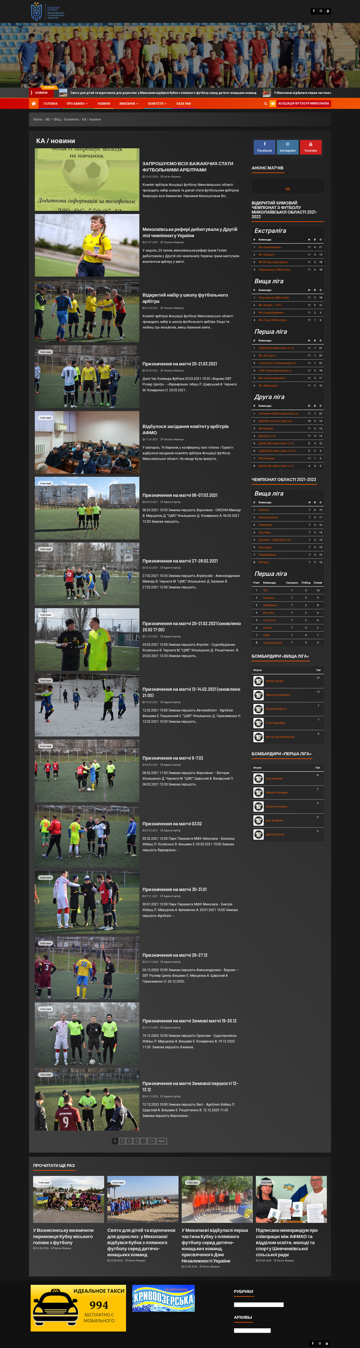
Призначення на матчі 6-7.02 (172, 757)
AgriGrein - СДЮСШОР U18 (275, 539)
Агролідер (265, 547)
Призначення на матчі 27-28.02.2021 (180, 560)
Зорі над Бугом (272, 642)
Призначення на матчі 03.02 (172, 823)
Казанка (264, 509)
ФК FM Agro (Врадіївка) (273, 262)
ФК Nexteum (266, 428)
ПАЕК (266, 635)
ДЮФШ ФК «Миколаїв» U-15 (276, 465)
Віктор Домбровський (280, 736)
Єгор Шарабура (275, 722)
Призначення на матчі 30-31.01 (174, 889)
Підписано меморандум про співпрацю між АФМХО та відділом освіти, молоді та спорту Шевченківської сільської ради (287, 1242)
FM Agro (264, 562)
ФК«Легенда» (267, 458)
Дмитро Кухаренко (278, 694)
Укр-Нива (264, 532)
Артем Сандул (275, 680)
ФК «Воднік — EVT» (270, 305)
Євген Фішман (172, 176)
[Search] (265, 104)
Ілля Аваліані (274, 778)
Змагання (127, 103)
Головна (51, 103)
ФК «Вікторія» (267, 355)
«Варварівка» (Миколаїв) (275, 269)
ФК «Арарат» (267, 254)
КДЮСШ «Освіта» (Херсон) (275, 421)
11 (151, 1141)
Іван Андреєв (274, 820)
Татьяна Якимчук (174, 242)
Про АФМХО (76, 103)
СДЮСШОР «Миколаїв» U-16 (276, 348)
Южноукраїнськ (268, 517)
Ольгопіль (269, 620)
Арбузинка (270, 605)
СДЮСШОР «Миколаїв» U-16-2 (277, 450)
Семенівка (265, 524)
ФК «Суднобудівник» (271, 312)
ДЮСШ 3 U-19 (267, 436)
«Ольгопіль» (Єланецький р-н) (277, 363)
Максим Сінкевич (277, 792)
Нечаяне (268, 597)
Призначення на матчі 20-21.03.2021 (179, 363)
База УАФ (184, 103)
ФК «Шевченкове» (270, 247)
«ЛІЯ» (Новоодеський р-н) (275, 370)
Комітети (156, 103)
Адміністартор (172, 502)
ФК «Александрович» (272, 378)
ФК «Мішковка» (268, 385)
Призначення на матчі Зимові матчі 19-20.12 (189, 1020)
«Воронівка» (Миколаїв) (274, 297)
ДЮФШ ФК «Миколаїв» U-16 (276, 443)
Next (162, 1141)
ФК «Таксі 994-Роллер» (273, 320)
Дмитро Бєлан (275, 834)
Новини (104, 103)
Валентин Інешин (276, 806)
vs (288, 189)
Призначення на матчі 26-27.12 (175, 955)
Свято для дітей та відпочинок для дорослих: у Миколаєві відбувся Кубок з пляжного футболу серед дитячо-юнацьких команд (141, 1242)
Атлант (267, 627)
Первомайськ (267, 554)
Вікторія (268, 612)
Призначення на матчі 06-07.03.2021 (180, 495)
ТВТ (265, 590)
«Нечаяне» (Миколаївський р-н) (278, 413)
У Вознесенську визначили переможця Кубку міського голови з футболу (63, 1236)
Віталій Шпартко (276, 708)
